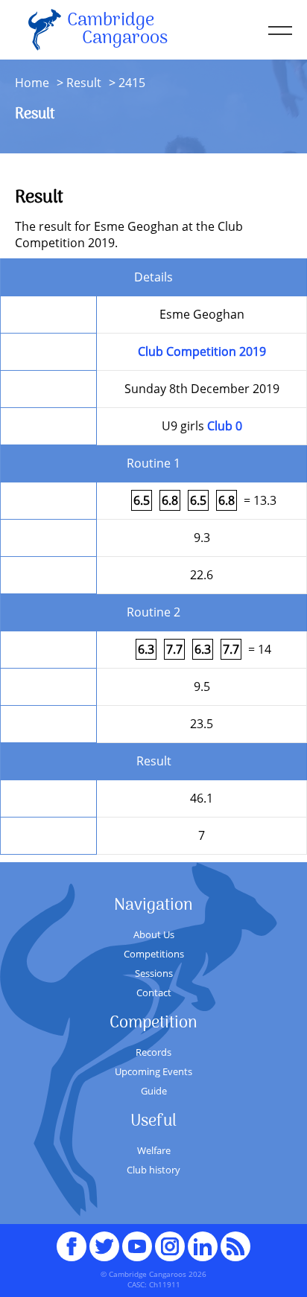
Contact (153, 992)
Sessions (154, 973)
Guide (154, 1090)
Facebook (71, 1239)
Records (153, 1052)
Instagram (170, 1239)
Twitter (104, 1239)
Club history (153, 1169)
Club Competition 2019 (202, 351)
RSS (235, 1239)
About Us (153, 934)
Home (32, 82)
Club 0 (224, 426)
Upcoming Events (153, 1071)
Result (83, 82)
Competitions (154, 953)
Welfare (154, 1150)
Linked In (203, 1246)
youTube (137, 1239)
